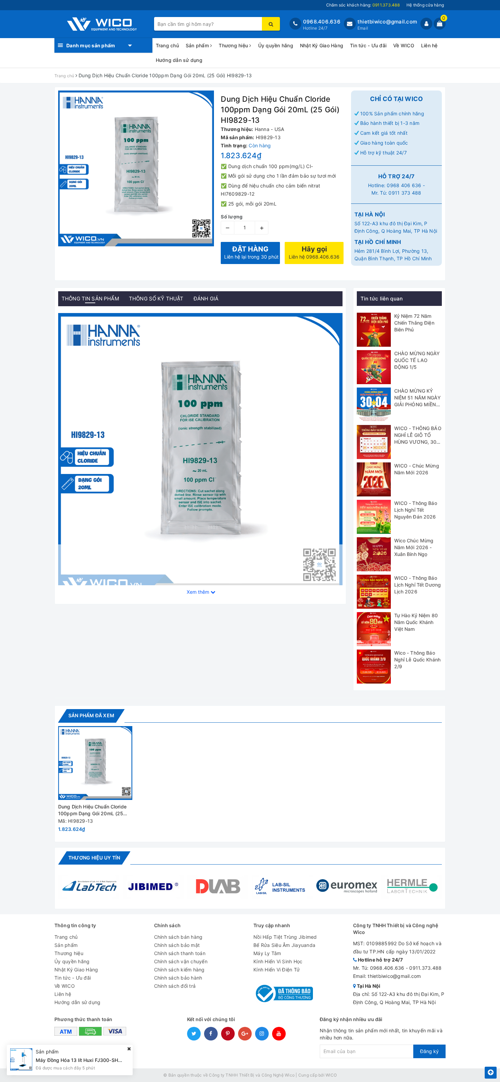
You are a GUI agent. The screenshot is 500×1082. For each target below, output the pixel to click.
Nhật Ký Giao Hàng (321, 45)
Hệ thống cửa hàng (425, 4)
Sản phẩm (198, 45)
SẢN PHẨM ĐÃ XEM (91, 715)
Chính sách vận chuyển (180, 961)
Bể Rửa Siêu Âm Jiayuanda (284, 945)
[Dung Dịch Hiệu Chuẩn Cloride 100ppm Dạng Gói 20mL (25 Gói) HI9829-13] (95, 763)
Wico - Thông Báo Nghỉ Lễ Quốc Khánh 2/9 (417, 659)
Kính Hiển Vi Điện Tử (276, 969)
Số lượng (232, 216)
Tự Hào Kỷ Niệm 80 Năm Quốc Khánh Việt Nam (416, 622)
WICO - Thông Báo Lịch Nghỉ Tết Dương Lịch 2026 (417, 584)
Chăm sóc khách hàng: (363, 4)
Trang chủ (167, 45)
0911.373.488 (425, 968)
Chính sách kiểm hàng (179, 969)
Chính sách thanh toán (179, 953)
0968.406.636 (321, 21)
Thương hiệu (234, 45)
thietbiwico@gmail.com (387, 21)
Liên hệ (429, 45)
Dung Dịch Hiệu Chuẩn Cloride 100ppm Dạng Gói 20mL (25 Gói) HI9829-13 (92, 810)
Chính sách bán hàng (178, 937)
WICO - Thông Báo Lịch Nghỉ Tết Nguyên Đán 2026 (415, 509)
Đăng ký (429, 1051)
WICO (331, 1075)
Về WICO (403, 45)
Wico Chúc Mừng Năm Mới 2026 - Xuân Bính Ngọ (414, 547)
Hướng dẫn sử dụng (179, 60)
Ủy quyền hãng (275, 45)
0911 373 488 (404, 193)
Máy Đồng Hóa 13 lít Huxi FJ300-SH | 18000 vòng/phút (99, 1060)
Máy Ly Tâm (267, 953)
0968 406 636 (404, 185)
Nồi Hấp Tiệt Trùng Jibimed (285, 937)
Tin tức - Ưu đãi (368, 45)
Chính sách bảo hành (178, 978)
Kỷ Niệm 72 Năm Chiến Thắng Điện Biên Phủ (414, 322)
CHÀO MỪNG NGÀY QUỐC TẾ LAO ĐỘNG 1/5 (417, 360)
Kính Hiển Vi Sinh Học (277, 961)
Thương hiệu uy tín (94, 857)
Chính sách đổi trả (175, 986)
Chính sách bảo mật (177, 945)
